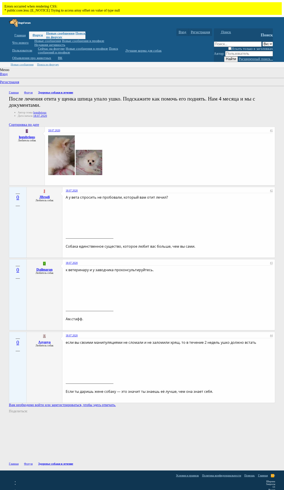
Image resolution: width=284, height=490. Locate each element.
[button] (32, 42)
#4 (271, 335)
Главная (20, 35)
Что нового (20, 42)
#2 (271, 190)
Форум (37, 35)
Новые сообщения (60, 33)
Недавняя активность (49, 44)
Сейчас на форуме (51, 48)
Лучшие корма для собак (143, 50)
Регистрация (9, 82)
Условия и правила (187, 475)
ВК (60, 58)
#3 (271, 263)
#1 (271, 130)
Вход (4, 74)
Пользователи (22, 50)
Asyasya (44, 342)
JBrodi (44, 197)
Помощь (249, 475)
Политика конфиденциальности (221, 475)
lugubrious (39, 112)
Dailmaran (44, 269)
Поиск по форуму (48, 64)
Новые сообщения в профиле (83, 41)
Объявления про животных (31, 58)
